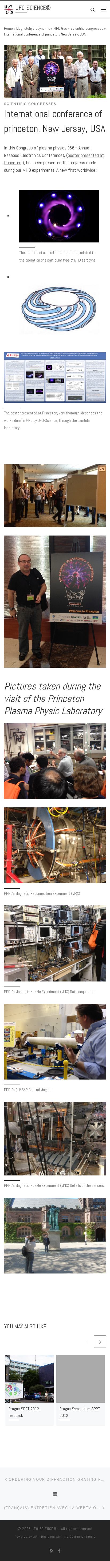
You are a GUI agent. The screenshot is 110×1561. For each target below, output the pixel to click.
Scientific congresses (86, 28)
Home (8, 28)
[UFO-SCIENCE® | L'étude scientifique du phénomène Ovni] (9, 9)
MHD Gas (60, 28)
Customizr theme (83, 1536)
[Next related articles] (100, 1341)
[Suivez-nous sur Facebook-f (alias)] (59, 1550)
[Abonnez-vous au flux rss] (51, 1550)
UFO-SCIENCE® (44, 1529)
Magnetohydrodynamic (33, 28)
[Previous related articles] (87, 1341)
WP (35, 1536)
